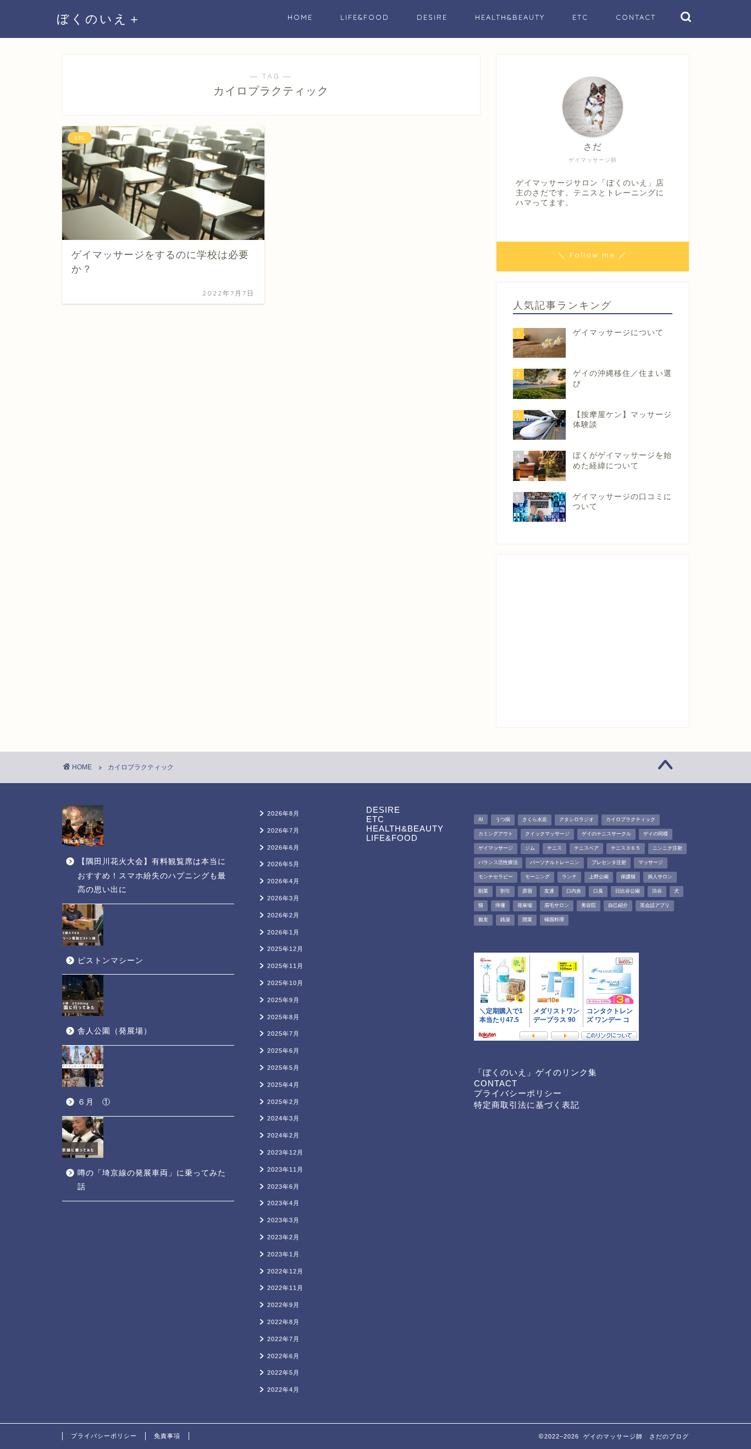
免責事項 (167, 1435)
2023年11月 (285, 1169)
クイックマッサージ (547, 833)
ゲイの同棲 (655, 833)
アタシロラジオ (576, 819)
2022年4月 (283, 1389)
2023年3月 (283, 1220)
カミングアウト (495, 833)
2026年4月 (283, 881)
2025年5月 (283, 1067)
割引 (505, 891)
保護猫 (628, 876)
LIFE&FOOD (364, 17)
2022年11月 (285, 1287)
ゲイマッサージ (495, 848)
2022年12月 (285, 1271)
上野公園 (599, 876)
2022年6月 (283, 1356)
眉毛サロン (556, 905)
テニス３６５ (625, 848)
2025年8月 (283, 1017)
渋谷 (657, 891)
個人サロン (660, 876)
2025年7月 (283, 1033)
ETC (580, 17)
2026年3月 (283, 898)
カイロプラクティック (630, 819)
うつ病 (502, 819)
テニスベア (586, 848)
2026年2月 (283, 915)
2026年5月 (283, 864)
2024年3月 (283, 1118)
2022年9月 (283, 1305)
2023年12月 (285, 1152)
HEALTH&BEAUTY (510, 17)
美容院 (588, 905)
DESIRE (432, 17)
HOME (300, 17)
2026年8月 (283, 813)
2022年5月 (283, 1372)
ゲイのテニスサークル (606, 833)
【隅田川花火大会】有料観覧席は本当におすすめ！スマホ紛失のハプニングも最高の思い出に (152, 875)
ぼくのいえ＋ (99, 18)
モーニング (537, 876)
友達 (549, 891)
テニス (554, 848)
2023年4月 (283, 1203)
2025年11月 (285, 966)
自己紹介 (618, 905)
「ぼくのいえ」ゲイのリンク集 (535, 1072)
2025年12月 (285, 948)
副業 (483, 891)
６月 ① (94, 1102)
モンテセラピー (495, 876)
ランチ (569, 876)
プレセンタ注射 (609, 862)
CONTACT (636, 17)
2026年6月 (283, 847)
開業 (527, 919)
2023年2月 (283, 1237)
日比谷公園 (627, 891)
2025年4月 (283, 1084)
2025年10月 (285, 983)
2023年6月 (283, 1186)
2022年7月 (283, 1339)
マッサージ (650, 862)
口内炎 (573, 891)
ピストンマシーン (110, 960)
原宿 (527, 891)
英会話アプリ (655, 905)
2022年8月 (283, 1322)
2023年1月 (283, 1254)
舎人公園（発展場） (115, 1031)
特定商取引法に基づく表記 (526, 1104)
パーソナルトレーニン (554, 862)
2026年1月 (283, 932)
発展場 (524, 905)
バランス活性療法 (498, 862)
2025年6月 (283, 1050)
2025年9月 (283, 1000)
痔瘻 (500, 905)
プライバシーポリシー (518, 1093)
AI (480, 819)
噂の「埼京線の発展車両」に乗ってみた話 (152, 1180)
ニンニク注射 (667, 848)
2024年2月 (283, 1135)
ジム (530, 848)
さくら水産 (534, 819)
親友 (483, 919)
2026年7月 (283, 830)
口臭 (598, 891)
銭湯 (505, 919)
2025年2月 (283, 1101)
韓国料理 (554, 919)
